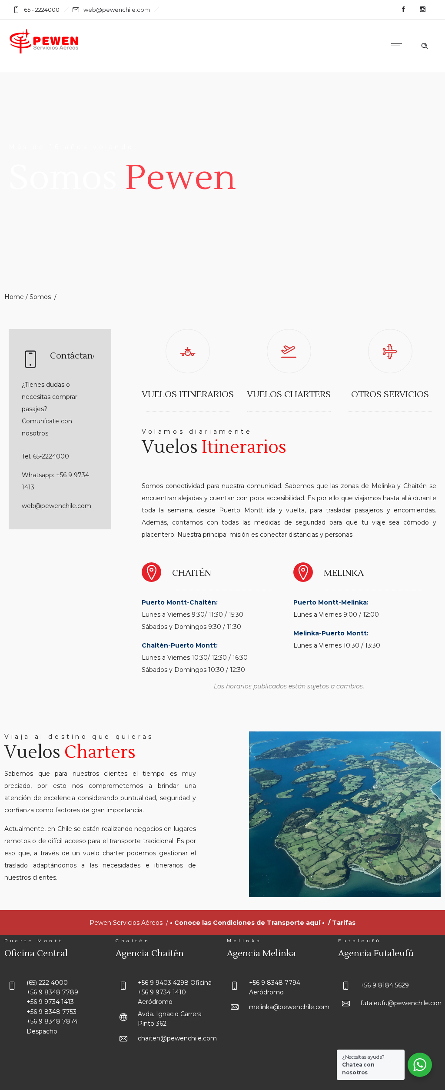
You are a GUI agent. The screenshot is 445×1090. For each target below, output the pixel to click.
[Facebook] (403, 9)
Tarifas (343, 923)
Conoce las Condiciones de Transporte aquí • (251, 923)
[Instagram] (422, 9)
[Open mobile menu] (399, 45)
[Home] (45, 52)
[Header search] (425, 46)
